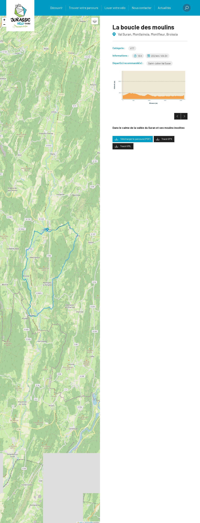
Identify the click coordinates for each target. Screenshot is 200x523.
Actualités (164, 8)
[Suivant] (184, 116)
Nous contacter (141, 8)
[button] (47, 229)
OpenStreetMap (89, 522)
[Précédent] (177, 116)
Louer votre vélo (115, 8)
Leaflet (80, 522)
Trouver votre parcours (83, 8)
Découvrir (56, 8)
